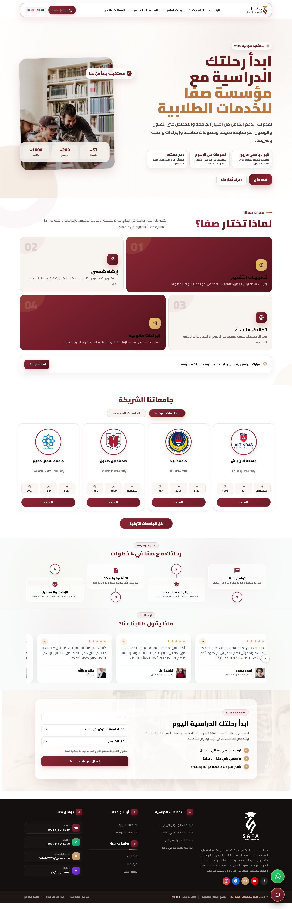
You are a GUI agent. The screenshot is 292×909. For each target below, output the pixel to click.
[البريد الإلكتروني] (245, 881)
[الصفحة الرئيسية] (257, 10)
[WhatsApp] (278, 876)
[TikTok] (264, 881)
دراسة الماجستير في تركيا (178, 832)
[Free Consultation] (278, 895)
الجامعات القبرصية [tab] (126, 413)
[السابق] (265, 658)
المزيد (243, 502)
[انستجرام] (226, 881)
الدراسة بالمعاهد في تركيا (177, 847)
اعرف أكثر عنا (231, 179)
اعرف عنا (132, 863)
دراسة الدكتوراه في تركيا (178, 840)
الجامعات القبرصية (127, 832)
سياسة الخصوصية (79, 897)
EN (30, 10)
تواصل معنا (131, 871)
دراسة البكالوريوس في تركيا (176, 824)
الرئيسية (214, 10)
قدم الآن (260, 179)
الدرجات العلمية (175, 10)
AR (40, 10)
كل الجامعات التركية (146, 523)
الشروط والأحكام (55, 897)
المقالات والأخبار (114, 10)
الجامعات (198, 10)
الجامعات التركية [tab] (167, 413)
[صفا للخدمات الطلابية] (251, 826)
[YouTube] (254, 881)
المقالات (132, 856)
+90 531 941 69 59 (58, 830)
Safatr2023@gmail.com (54, 858)
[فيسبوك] (236, 881)
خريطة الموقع (32, 897)
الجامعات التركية (128, 824)
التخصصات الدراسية (145, 10)
